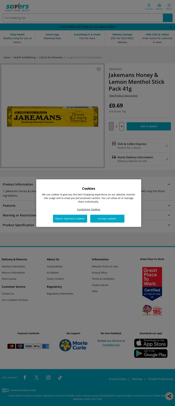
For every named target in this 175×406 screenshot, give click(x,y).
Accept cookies (107, 218)
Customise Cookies (88, 209)
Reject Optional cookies (70, 218)
